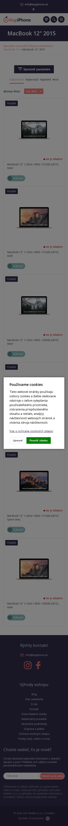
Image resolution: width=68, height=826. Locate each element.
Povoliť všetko (39, 440)
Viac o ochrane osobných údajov (31, 431)
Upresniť (18, 440)
